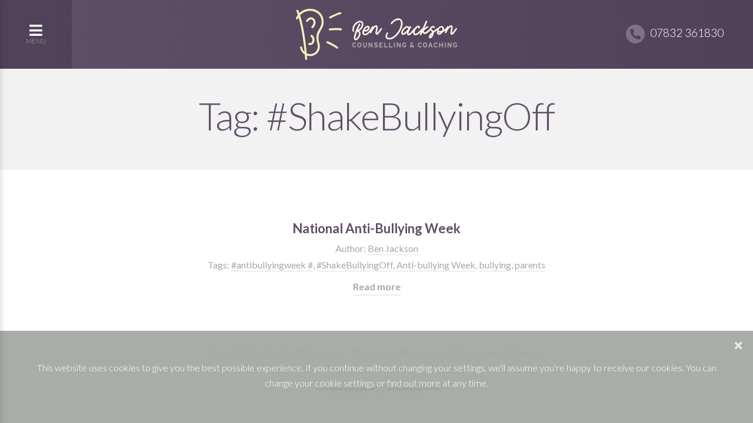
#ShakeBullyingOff (354, 264)
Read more (377, 286)
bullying (495, 264)
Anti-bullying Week (436, 264)
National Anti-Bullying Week (376, 228)
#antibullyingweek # (272, 264)
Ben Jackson (393, 248)
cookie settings (345, 382)
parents (530, 264)
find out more (414, 382)
